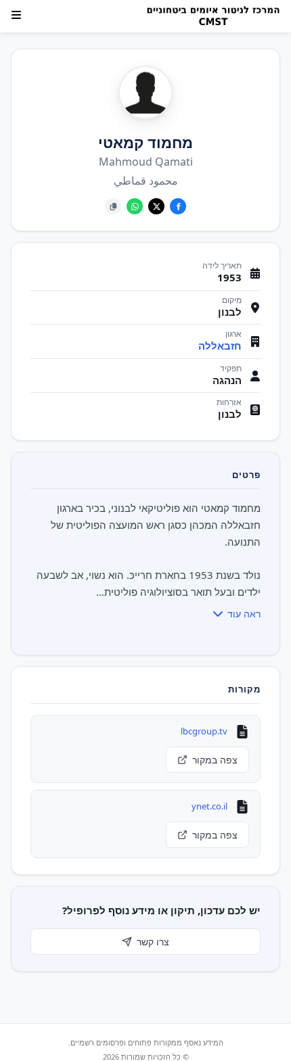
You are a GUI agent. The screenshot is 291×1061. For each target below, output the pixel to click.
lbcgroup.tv (204, 731)
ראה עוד (244, 613)
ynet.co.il (209, 806)
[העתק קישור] (113, 206)
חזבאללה (220, 345)
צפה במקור (215, 759)
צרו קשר (153, 941)
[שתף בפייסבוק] (178, 206)
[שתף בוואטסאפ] (135, 206)
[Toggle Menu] (16, 14)
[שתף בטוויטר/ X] (156, 206)
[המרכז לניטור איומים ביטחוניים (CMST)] (209, 16)
